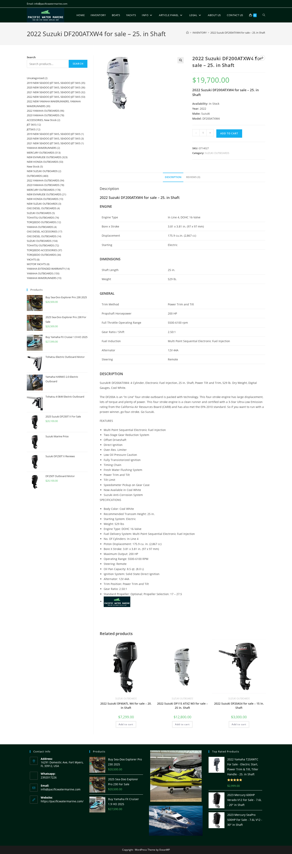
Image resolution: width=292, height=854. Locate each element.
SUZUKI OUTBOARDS (217, 153)
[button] (180, 60)
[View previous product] (255, 58)
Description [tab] (173, 177)
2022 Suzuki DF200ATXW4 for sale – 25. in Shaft (237, 32)
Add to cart (229, 133)
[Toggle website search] (264, 15)
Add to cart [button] (126, 724)
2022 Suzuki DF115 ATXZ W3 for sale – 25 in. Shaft (182, 706)
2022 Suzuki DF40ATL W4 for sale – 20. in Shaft (126, 706)
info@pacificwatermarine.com (60, 789)
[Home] (187, 32)
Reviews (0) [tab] (193, 177)
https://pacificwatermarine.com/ (62, 801)
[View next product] (262, 58)
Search (31, 57)
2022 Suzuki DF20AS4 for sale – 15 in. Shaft (239, 706)
